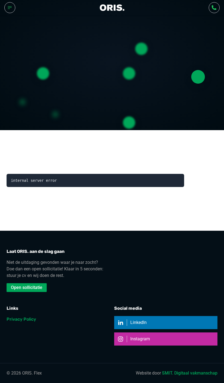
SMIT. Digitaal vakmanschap (189, 373)
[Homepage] (112, 7)
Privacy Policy (21, 319)
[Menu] (9, 7)
